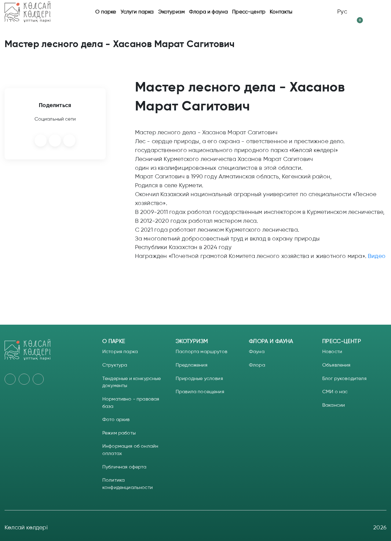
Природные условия (199, 378)
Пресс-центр (248, 12)
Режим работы (119, 433)
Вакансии (333, 405)
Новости (332, 351)
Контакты (281, 12)
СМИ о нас (335, 391)
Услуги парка (137, 12)
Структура (114, 365)
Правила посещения (200, 391)
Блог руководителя (344, 378)
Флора (257, 365)
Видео (377, 255)
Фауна (257, 351)
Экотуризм (171, 12)
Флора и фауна (208, 12)
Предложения (191, 365)
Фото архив (116, 419)
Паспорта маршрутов (201, 351)
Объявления (336, 365)
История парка (120, 351)
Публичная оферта (124, 467)
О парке (105, 12)
